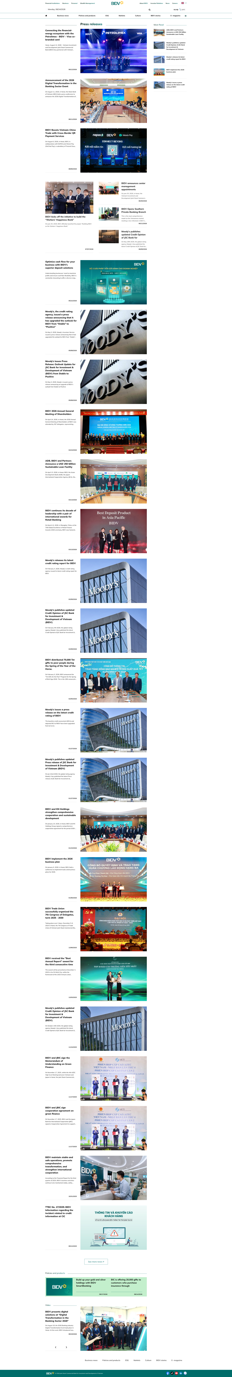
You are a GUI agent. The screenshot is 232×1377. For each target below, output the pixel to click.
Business (65, 3)
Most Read (159, 24)
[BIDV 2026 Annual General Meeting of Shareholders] (113, 431)
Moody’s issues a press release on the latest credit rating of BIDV (59, 712)
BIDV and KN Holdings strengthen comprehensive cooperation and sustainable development (60, 814)
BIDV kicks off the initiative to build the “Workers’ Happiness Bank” (65, 218)
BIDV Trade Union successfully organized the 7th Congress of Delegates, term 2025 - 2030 (59, 913)
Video (48, 1305)
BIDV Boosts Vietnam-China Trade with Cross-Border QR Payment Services (60, 133)
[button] (55, 1347)
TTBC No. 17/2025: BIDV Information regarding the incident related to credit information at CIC (59, 1212)
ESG (107, 16)
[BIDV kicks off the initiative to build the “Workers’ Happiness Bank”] (69, 198)
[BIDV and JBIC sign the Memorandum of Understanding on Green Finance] (113, 1078)
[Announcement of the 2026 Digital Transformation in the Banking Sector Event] (113, 101)
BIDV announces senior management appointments (133, 186)
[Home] (46, 16)
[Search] (149, 9)
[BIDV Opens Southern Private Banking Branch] (109, 214)
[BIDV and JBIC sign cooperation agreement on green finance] (113, 1128)
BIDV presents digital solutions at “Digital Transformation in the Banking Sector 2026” (57, 1316)
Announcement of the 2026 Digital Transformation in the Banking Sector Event (60, 83)
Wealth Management (87, 3)
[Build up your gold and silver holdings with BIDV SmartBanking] (59, 1287)
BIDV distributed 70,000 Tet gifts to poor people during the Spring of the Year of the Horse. (60, 664)
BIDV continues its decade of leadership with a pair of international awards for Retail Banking (60, 515)
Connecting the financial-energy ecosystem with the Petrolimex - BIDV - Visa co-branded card (60, 35)
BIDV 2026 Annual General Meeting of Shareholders (59, 412)
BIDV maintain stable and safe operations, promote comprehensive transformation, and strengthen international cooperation (59, 1165)
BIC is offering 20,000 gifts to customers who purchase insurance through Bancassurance (126, 1282)
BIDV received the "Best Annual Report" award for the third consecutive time (59, 961)
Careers (175, 3)
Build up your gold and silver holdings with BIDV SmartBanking (91, 1282)
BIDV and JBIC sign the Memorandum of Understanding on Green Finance (58, 1062)
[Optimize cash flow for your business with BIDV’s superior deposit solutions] (113, 282)
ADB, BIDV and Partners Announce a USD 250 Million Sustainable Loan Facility (60, 463)
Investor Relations (157, 3)
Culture (138, 16)
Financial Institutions (52, 3)
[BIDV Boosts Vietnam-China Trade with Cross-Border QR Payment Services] (113, 150)
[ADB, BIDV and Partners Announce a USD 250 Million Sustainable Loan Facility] (113, 481)
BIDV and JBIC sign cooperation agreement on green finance (59, 1110)
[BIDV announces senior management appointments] (109, 188)
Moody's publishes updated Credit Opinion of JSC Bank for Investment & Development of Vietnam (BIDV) (133, 234)
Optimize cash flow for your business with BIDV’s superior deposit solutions (60, 264)
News (168, 3)
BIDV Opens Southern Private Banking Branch (133, 210)
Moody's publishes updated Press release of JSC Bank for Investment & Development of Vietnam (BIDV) (60, 764)
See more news (95, 1261)
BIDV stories (155, 16)
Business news (63, 16)
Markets (122, 16)
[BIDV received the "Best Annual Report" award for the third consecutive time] (113, 979)
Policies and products (87, 16)
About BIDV (144, 3)
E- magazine (175, 16)
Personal (74, 3)
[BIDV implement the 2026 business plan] (113, 879)
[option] (96, 1328)
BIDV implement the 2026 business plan (58, 860)
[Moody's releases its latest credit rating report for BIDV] (113, 581)
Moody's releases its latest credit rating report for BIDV (60, 562)
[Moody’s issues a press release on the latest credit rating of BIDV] (113, 730)
